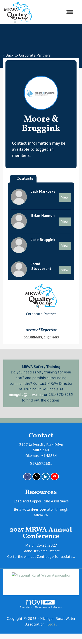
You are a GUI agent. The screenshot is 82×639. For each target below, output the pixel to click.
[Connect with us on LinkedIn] (46, 476)
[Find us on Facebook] (27, 476)
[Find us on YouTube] (55, 476)
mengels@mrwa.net (26, 394)
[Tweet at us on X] (36, 476)
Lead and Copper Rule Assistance (41, 501)
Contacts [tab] (24, 178)
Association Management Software (41, 607)
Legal (52, 624)
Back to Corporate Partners (28, 55)
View (64, 197)
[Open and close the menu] (55, 12)
